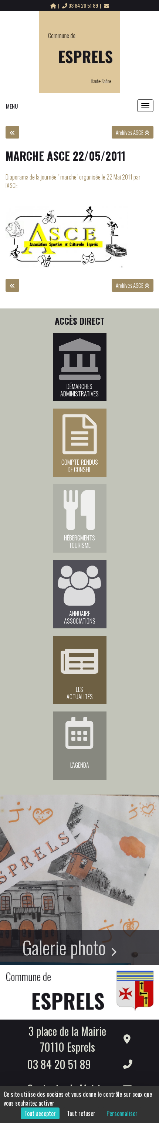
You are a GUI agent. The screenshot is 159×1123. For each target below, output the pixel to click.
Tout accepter (40, 1113)
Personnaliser (122, 1113)
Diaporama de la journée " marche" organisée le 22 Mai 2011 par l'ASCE (73, 181)
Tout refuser (81, 1113)
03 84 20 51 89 (83, 5)
